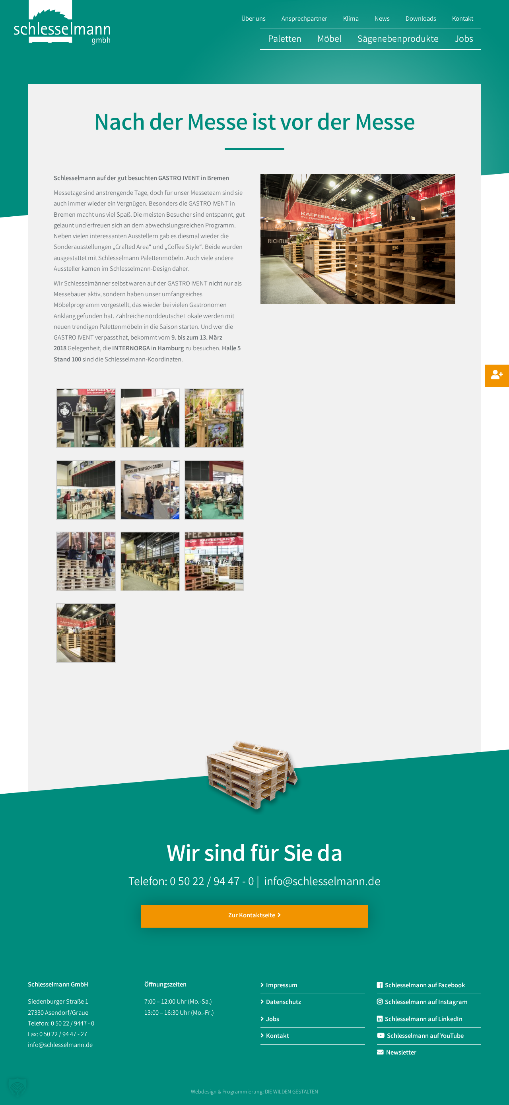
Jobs (464, 40)
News (382, 19)
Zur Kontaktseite (253, 916)
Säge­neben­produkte (398, 40)
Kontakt (462, 19)
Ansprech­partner (304, 19)
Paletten (284, 40)
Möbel (329, 40)
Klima (351, 19)
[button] (17, 1087)
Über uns (253, 19)
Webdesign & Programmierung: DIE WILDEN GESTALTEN (254, 1092)
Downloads (421, 19)
